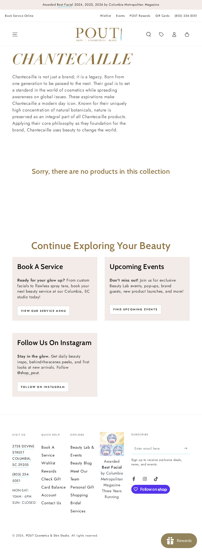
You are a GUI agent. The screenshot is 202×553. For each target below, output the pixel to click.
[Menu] (15, 34)
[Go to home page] (98, 34)
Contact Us (51, 503)
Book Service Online (19, 16)
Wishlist (105, 16)
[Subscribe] (187, 448)
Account (48, 495)
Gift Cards (162, 16)
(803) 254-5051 (186, 16)
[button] (148, 34)
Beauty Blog (81, 463)
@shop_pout (28, 373)
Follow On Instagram (43, 387)
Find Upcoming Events (135, 309)
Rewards (48, 471)
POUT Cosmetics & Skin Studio (47, 535)
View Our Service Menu (43, 311)
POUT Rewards (140, 16)
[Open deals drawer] (161, 34)
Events (120, 16)
